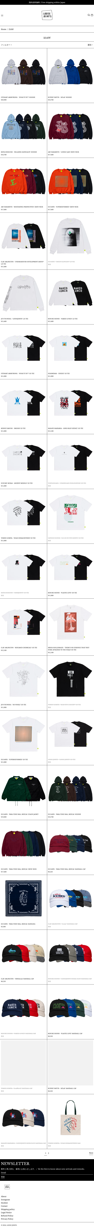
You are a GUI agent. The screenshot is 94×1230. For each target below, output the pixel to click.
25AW (11, 29)
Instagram (5, 1199)
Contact (4, 1206)
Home (3, 29)
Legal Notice (6, 1212)
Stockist (4, 1203)
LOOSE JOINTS (12, 1225)
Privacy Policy (7, 1219)
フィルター (5, 45)
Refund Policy (7, 1215)
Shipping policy (8, 1209)
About (3, 1196)
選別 (89, 45)
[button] (89, 15)
